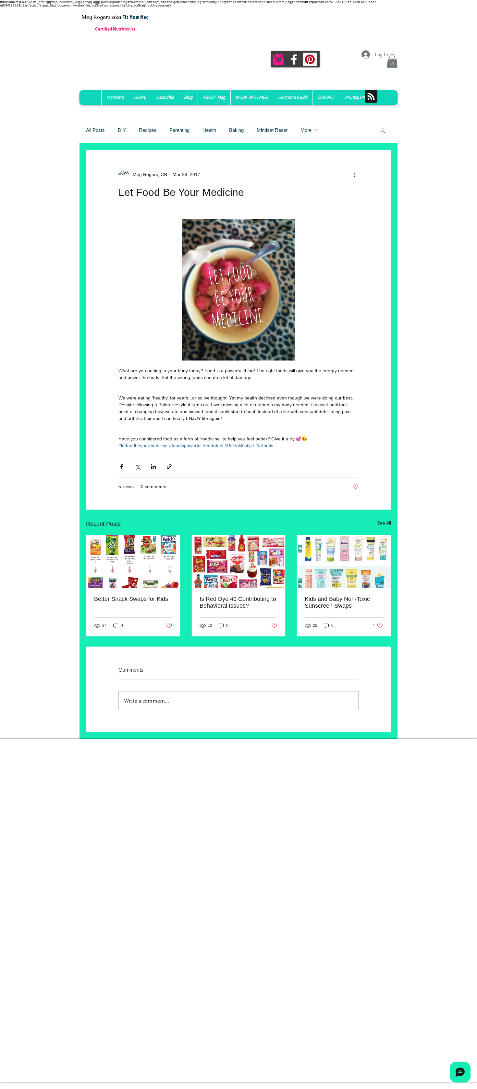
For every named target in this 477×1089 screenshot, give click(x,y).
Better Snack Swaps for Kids (131, 599)
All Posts (95, 130)
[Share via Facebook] (121, 466)
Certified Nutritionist (115, 29)
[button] (392, 61)
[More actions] (355, 175)
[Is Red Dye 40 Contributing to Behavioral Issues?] (239, 561)
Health (209, 130)
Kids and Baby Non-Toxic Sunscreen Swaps (337, 602)
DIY (122, 130)
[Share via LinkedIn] (153, 466)
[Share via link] (169, 466)
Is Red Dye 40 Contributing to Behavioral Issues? (238, 602)
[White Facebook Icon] (294, 59)
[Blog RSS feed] (371, 96)
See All (384, 523)
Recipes (147, 130)
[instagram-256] (278, 59)
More (306, 130)
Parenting (179, 130)
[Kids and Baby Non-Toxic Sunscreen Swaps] (344, 561)
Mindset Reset (272, 130)
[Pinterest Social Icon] (310, 59)
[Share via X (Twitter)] (137, 466)
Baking (236, 130)
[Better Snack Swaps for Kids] (133, 561)
